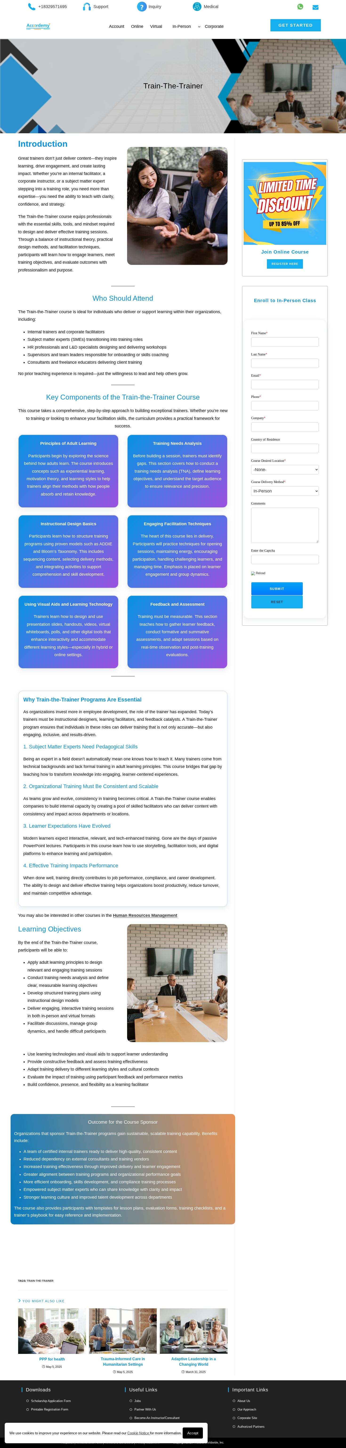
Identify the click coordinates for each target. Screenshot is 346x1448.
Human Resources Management (145, 915)
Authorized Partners (251, 1426)
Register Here (285, 264)
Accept (192, 1433)
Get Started (295, 25)
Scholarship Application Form (51, 1401)
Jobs (137, 1401)
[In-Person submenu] (199, 26)
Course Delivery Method (268, 482)
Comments (258, 503)
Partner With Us (145, 1409)
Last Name (259, 354)
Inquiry (155, 6)
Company (258, 418)
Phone (256, 397)
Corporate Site (247, 1418)
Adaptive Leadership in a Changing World (193, 1361)
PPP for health (52, 1359)
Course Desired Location (268, 461)
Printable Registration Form (49, 1409)
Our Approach (246, 1409)
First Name (259, 333)
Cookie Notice (138, 1433)
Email (256, 375)
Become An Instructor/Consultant (157, 1418)
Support (100, 6)
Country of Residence (265, 439)
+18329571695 (52, 6)
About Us (243, 1401)
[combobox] (285, 470)
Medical (211, 6)
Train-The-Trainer (40, 1280)
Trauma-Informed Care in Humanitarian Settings (123, 1361)
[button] (277, 588)
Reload (260, 573)
